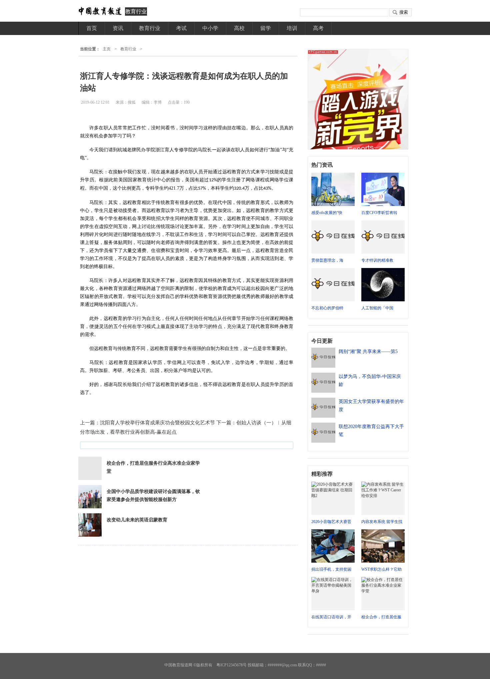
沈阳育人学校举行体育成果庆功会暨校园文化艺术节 (157, 422)
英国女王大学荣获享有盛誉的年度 (371, 405)
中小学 (210, 28)
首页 (91, 28)
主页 (107, 49)
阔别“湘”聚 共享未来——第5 (368, 351)
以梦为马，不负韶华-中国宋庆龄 (370, 380)
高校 (239, 28)
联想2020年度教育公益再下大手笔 (371, 430)
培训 (292, 28)
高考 (318, 28)
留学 (265, 28)
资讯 (118, 28)
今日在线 (100, 11)
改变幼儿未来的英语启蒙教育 (137, 519)
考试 (181, 28)
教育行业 (136, 11)
